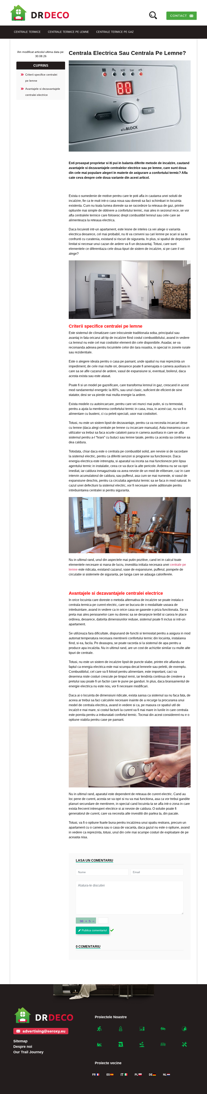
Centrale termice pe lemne (68, 31)
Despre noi (22, 1047)
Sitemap (20, 1041)
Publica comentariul (94, 930)
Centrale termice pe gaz (115, 31)
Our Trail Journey (28, 1052)
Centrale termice (27, 31)
